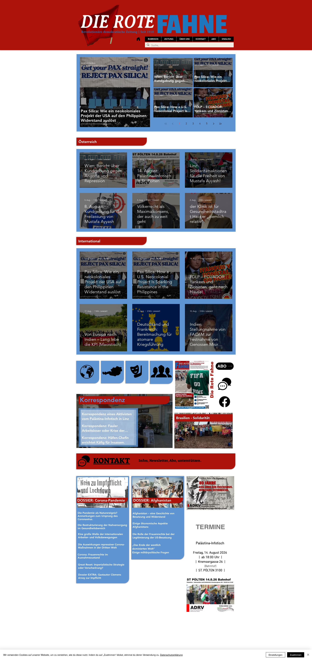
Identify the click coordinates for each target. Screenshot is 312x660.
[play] (226, 445)
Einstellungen (275, 654)
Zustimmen (295, 654)
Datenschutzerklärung (171, 654)
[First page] (166, 124)
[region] (87, 372)
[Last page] (220, 124)
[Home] (138, 38)
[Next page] (213, 124)
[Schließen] (308, 654)
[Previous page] (173, 124)
